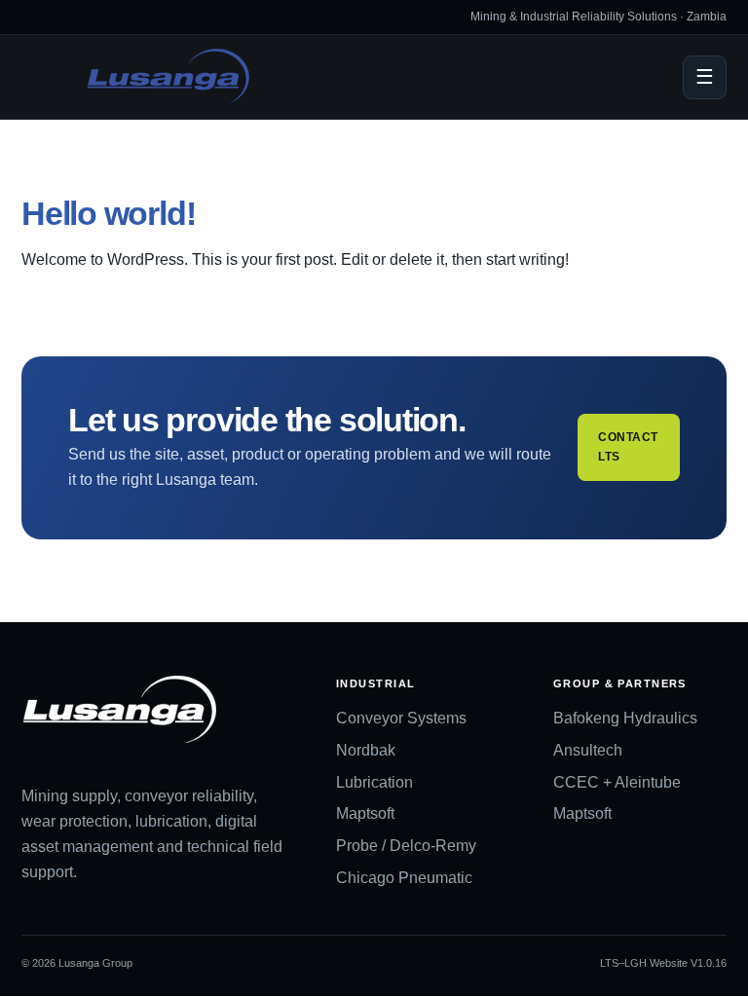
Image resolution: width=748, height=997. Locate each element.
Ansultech (587, 750)
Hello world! (108, 213)
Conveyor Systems (401, 718)
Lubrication (374, 782)
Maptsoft (365, 813)
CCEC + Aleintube (617, 782)
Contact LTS (627, 446)
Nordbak (365, 750)
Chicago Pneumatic (404, 877)
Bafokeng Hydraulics (625, 718)
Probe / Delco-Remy (406, 845)
